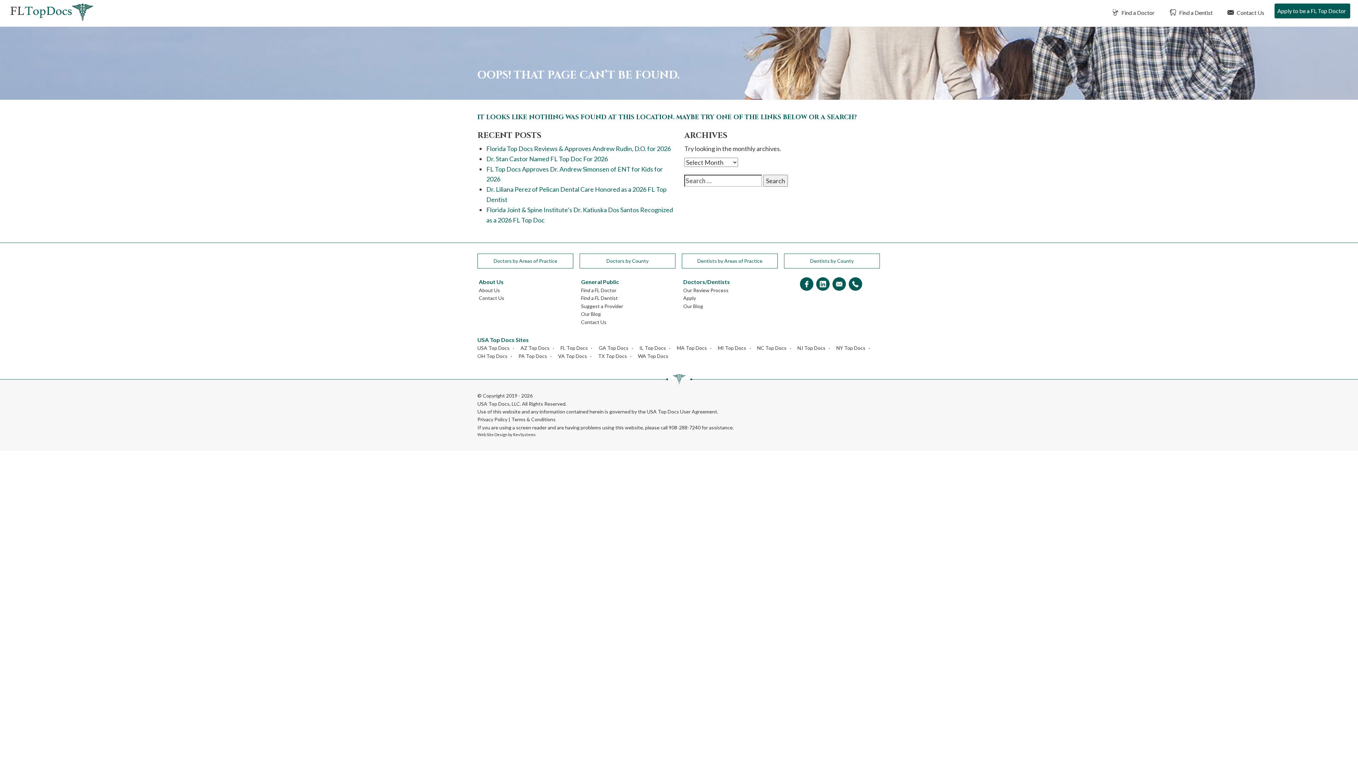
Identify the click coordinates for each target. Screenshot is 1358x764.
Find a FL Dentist (599, 298)
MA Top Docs (692, 348)
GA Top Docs (613, 348)
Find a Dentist (1195, 12)
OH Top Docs (492, 356)
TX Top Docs (612, 356)
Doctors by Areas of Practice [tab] (525, 261)
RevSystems (524, 434)
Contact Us (1250, 12)
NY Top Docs (850, 348)
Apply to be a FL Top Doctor (1311, 10)
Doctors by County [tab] (628, 261)
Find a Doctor (1137, 12)
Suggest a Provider (602, 306)
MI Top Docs (732, 348)
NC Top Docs (772, 348)
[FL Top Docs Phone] (855, 285)
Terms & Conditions (533, 419)
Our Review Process (706, 290)
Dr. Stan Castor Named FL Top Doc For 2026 (547, 159)
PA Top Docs (532, 356)
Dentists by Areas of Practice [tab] (729, 261)
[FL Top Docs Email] (839, 285)
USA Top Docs (493, 348)
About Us (489, 290)
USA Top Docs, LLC (498, 404)
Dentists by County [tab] (832, 261)
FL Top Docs (574, 348)
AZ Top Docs (535, 348)
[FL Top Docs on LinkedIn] (823, 285)
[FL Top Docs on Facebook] (806, 285)
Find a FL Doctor (598, 290)
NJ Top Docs (811, 348)
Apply (689, 298)
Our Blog (591, 314)
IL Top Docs (652, 348)
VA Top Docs (572, 356)
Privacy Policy (492, 419)
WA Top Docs (653, 356)
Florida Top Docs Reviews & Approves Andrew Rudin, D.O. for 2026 (578, 148)
